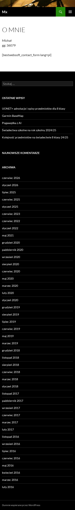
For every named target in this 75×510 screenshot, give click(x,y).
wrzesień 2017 (11, 408)
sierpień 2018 (10, 364)
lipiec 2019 (9, 321)
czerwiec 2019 (11, 328)
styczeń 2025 (10, 206)
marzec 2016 (10, 479)
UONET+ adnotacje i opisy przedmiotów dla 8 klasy (33, 108)
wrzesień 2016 (11, 444)
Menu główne (70, 12)
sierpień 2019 (10, 314)
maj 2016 (8, 465)
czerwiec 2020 (11, 271)
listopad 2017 (10, 393)
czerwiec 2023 (11, 213)
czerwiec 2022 (11, 221)
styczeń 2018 (10, 386)
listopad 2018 (10, 357)
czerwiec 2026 (11, 178)
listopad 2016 (10, 436)
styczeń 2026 (10, 185)
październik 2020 (12, 249)
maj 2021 (8, 235)
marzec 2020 (10, 285)
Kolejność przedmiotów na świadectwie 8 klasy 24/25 (35, 137)
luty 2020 (8, 293)
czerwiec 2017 (11, 415)
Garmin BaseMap (12, 115)
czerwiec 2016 (11, 458)
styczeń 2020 (10, 300)
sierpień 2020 (10, 264)
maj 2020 (8, 278)
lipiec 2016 (9, 451)
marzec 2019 (10, 343)
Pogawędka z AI (11, 123)
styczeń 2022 (10, 228)
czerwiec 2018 (11, 372)
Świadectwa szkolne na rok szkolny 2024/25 (29, 130)
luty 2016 (8, 487)
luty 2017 (8, 429)
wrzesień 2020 (11, 257)
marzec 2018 (10, 379)
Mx (4, 12)
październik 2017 (12, 400)
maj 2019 (8, 336)
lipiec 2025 (9, 192)
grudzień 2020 (11, 242)
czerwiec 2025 (11, 199)
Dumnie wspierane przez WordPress (21, 505)
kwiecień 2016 (11, 472)
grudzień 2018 (11, 350)
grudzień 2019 (11, 307)
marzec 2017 (10, 422)
